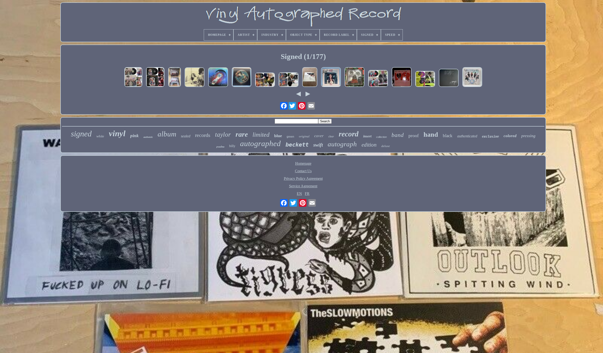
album (167, 134)
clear (331, 136)
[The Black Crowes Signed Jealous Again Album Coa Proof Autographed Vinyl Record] (155, 77)
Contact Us (303, 171)
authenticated (467, 136)
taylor (223, 134)
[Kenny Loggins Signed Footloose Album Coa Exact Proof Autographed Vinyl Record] (378, 79)
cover (319, 136)
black (447, 135)
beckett (297, 144)
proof (413, 135)
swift (318, 145)
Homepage (303, 163)
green (290, 136)
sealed (185, 136)
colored (510, 136)
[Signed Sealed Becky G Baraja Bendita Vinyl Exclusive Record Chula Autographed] (174, 77)
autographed (260, 143)
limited (261, 134)
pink (134, 135)
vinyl (117, 133)
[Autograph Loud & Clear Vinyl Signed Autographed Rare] (472, 77)
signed (81, 133)
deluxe (385, 146)
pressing (528, 135)
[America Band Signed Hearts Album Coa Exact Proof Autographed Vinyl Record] (133, 77)
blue (278, 135)
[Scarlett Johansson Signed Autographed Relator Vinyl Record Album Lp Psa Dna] (194, 77)
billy (232, 146)
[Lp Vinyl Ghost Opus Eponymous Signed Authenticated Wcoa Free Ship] (241, 77)
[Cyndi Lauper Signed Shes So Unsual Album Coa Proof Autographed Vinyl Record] (288, 80)
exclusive (490, 136)
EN (299, 194)
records (202, 135)
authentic (148, 137)
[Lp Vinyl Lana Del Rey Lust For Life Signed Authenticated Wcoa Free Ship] (331, 77)
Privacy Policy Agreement (303, 178)
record (349, 134)
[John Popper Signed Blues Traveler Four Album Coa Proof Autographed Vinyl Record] (425, 79)
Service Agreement (303, 186)
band (397, 135)
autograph (342, 144)
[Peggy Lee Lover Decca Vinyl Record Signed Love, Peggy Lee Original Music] (401, 77)
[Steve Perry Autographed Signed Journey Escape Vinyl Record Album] (218, 77)
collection (381, 136)
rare (242, 134)
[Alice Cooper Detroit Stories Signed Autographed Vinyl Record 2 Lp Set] (354, 77)
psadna (220, 146)
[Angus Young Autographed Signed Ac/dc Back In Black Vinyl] (448, 78)
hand (431, 134)
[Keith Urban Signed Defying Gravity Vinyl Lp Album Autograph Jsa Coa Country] (310, 77)
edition (369, 145)
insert (367, 136)
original (304, 136)
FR (307, 194)
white (100, 136)
